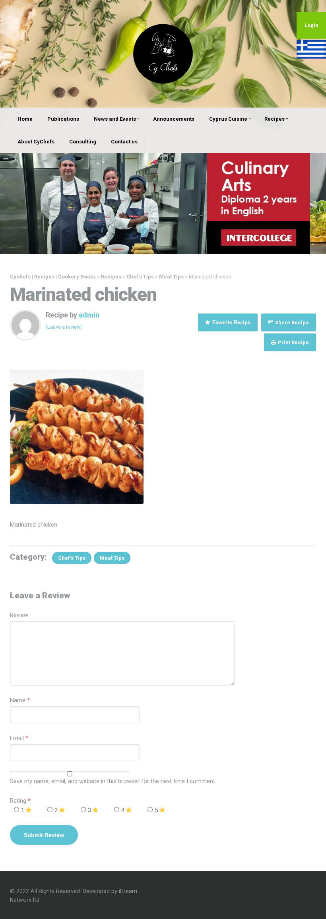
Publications (63, 119)
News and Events (115, 119)
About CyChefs (35, 142)
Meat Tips (112, 558)
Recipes (274, 119)
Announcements (173, 119)
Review (19, 615)
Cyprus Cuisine (228, 119)
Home (25, 119)
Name (17, 700)
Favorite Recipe (230, 322)
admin (89, 315)
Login (311, 25)
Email (17, 738)
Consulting (82, 142)
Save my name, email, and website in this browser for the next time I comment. (113, 781)
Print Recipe (293, 342)
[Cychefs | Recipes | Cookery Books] (163, 53)
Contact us (124, 142)
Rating (20, 800)
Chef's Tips (71, 558)
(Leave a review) (64, 327)
